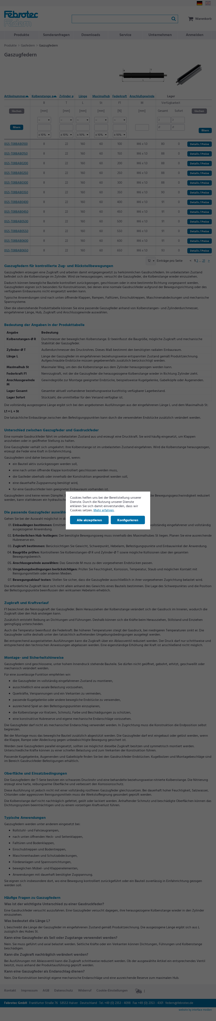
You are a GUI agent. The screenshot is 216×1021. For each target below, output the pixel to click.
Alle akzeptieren (89, 520)
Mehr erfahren (103, 510)
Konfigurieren (127, 520)
